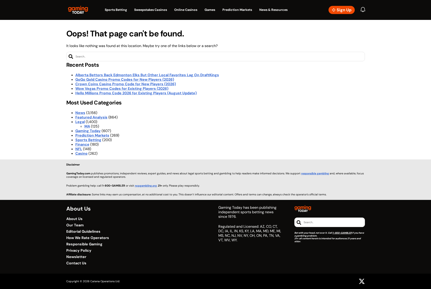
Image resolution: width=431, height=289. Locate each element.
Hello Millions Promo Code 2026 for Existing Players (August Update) (136, 93)
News (80, 112)
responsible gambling (315, 173)
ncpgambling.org (146, 185)
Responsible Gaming (84, 244)
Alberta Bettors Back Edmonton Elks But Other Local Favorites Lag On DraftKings (147, 75)
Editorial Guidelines (83, 231)
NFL (78, 149)
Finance (82, 144)
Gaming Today (88, 130)
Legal (80, 121)
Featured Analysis (91, 117)
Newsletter (76, 257)
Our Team (75, 225)
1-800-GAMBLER (342, 232)
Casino (81, 153)
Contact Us (76, 263)
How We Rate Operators (87, 238)
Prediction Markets (92, 135)
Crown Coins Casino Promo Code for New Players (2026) (125, 84)
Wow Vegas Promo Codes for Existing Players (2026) (121, 88)
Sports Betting (88, 139)
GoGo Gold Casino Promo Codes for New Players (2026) (124, 79)
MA (87, 126)
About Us (74, 219)
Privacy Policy (78, 250)
